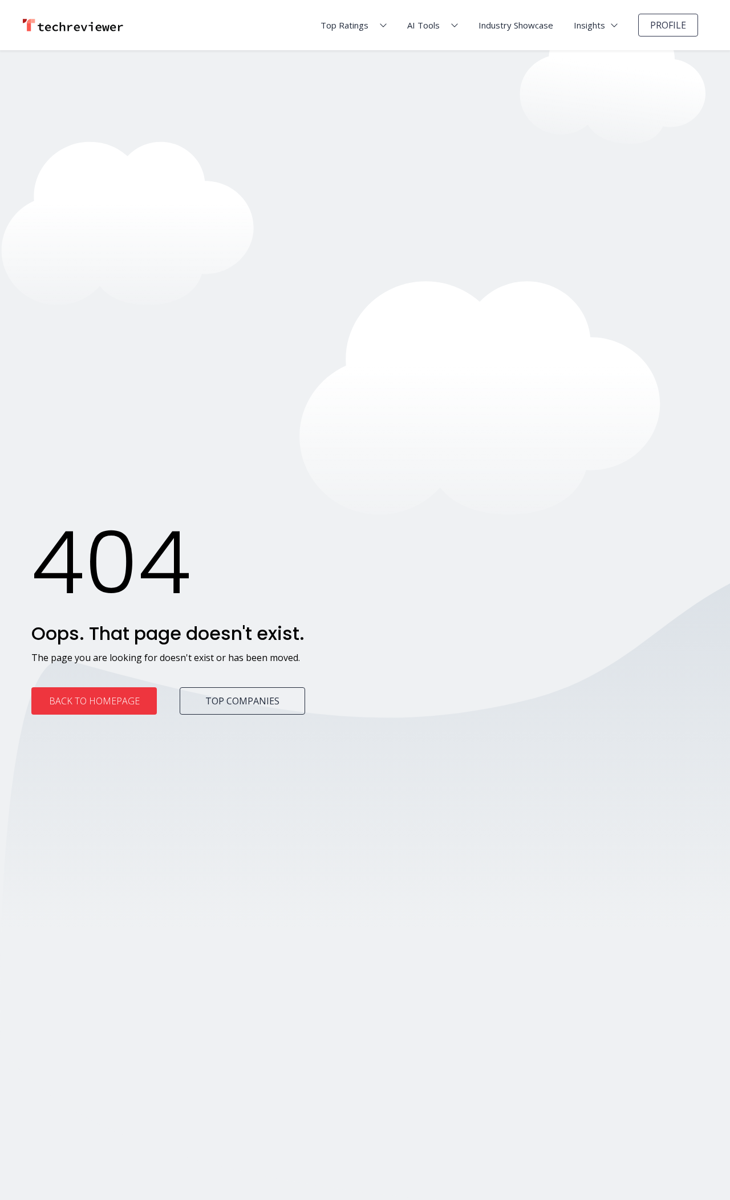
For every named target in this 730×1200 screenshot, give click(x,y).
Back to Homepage (94, 701)
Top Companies (242, 701)
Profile (668, 25)
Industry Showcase (515, 25)
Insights (589, 25)
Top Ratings (344, 25)
